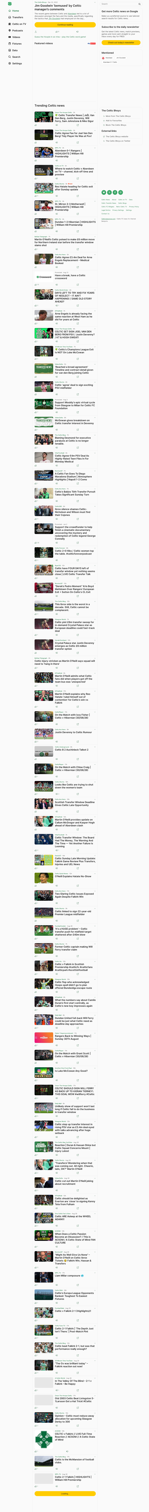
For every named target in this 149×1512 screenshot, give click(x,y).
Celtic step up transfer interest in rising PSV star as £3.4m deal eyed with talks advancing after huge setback (74, 1128)
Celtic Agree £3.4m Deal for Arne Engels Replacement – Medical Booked (73, 260)
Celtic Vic (58, 961)
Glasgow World (60, 619)
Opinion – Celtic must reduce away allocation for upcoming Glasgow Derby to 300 (74, 1418)
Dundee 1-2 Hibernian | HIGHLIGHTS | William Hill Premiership (75, 223)
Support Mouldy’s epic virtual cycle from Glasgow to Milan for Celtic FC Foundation (75, 405)
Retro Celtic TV (121, 207)
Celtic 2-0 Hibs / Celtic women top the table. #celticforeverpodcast (74, 552)
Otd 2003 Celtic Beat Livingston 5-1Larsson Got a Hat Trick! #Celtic (74, 1400)
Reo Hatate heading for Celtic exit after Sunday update (74, 188)
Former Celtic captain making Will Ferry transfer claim (74, 948)
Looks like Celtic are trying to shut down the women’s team (74, 786)
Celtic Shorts (59, 184)
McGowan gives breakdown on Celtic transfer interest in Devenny (74, 422)
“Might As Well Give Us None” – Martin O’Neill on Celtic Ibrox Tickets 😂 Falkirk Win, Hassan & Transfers (73, 1259)
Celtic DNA (59, 1290)
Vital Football (59, 453)
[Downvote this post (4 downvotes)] (57, 543)
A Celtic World (60, 1378)
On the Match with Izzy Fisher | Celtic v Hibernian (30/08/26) (72, 716)
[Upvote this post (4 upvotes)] (36, 519)
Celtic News (106, 200)
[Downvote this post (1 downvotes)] (57, 306)
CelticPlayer (59, 712)
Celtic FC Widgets (108, 207)
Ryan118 (58, 565)
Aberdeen (72, 13)
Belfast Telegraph (41, 237)
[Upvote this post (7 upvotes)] (36, 412)
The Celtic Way (60, 1492)
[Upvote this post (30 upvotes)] (36, 543)
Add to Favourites (114, 120)
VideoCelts (59, 364)
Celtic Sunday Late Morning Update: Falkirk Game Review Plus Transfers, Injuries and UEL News (75, 861)
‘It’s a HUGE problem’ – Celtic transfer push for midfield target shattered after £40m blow (73, 931)
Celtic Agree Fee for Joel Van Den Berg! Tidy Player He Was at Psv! (74, 135)
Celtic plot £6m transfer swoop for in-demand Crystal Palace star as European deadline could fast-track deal (75, 626)
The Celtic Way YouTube (63, 1142)
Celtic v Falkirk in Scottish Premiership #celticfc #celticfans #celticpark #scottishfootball (74, 967)
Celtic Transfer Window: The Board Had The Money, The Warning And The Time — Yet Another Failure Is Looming (74, 842)
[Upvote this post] (57, 32)
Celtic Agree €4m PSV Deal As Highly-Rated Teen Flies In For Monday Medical (72, 458)
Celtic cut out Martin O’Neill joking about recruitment (74, 1182)
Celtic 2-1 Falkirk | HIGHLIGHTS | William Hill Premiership (73, 1478)
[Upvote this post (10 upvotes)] (36, 285)
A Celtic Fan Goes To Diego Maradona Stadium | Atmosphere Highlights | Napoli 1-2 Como (73, 476)
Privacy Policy (134, 207)
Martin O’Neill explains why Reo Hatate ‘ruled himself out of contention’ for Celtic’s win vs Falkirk (72, 698)
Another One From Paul (63, 1068)
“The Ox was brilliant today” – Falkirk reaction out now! (71, 1365)
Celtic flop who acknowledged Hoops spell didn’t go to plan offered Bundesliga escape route (73, 985)
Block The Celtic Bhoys (116, 125)
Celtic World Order (61, 290)
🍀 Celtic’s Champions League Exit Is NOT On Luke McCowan (74, 351)
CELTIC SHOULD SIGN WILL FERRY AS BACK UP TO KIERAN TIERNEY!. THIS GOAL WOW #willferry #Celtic (75, 1091)
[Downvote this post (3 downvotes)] (57, 412)
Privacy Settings (118, 210)
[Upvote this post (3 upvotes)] (36, 560)
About (114, 200)
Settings (129, 210)
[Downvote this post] (77, 32)
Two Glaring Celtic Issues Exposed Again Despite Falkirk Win (74, 895)
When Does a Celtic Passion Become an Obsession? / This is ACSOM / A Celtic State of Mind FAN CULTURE (75, 1238)
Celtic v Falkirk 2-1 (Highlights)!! (73, 1311)
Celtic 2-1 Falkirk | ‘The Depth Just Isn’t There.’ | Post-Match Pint (74, 1330)
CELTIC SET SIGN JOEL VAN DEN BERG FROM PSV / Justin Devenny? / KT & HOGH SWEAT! (75, 334)
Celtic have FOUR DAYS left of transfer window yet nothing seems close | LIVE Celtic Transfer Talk (75, 571)
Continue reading (65, 25)
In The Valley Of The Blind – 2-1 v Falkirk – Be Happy (73, 1382)
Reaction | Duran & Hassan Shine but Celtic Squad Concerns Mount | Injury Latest (75, 1148)
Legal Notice (106, 210)
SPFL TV (58, 148)
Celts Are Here (60, 254)
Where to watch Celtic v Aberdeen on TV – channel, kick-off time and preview (74, 171)
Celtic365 (58, 506)
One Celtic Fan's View (63, 1213)
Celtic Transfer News (109, 203)
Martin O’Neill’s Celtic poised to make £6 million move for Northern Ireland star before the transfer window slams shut (65, 242)
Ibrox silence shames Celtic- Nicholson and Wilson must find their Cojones (72, 512)
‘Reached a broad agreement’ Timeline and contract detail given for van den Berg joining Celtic (74, 370)
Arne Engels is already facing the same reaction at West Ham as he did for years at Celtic (73, 316)
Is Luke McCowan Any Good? (71, 1070)
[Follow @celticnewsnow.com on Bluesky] (104, 192)
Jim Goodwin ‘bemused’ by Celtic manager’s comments (58, 7)
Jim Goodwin (54, 18)
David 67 (58, 856)
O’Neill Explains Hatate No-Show (73, 876)
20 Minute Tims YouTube (64, 347)
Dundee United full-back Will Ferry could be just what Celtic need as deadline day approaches (74, 1021)
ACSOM (57, 1231)
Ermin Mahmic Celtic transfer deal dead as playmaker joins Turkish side (74, 1497)
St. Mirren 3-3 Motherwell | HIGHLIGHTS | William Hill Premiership (70, 207)
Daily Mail (58, 1015)
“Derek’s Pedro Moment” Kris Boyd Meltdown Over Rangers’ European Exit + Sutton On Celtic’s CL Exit (74, 589)
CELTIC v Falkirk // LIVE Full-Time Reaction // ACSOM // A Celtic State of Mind (75, 1436)
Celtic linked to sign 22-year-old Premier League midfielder (73, 913)
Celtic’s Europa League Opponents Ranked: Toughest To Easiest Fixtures (74, 1296)
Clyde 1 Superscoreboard (64, 1033)
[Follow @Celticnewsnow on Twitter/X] (109, 192)
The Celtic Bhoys (41, 2)
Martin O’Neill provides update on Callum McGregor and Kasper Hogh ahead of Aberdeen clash (75, 822)
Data (130, 200)
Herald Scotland (60, 640)
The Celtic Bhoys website (117, 136)
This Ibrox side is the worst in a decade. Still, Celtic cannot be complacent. (72, 607)
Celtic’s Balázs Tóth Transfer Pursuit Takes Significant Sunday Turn (75, 493)
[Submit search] (140, 4)
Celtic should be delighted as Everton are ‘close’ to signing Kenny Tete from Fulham (75, 1201)
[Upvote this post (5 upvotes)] (36, 196)
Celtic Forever (60, 548)
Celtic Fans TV (60, 1326)
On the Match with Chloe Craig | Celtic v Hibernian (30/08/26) (73, 769)
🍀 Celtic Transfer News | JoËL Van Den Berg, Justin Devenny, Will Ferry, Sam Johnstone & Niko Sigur (74, 118)
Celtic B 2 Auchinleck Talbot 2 (71, 749)
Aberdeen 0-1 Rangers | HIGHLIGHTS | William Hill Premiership (69, 153)
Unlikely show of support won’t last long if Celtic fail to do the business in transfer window (75, 1109)
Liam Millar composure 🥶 (69, 1275)
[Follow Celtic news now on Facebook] (115, 192)
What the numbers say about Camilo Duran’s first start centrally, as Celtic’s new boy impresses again (75, 1003)
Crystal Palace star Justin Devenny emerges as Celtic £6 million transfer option (74, 646)
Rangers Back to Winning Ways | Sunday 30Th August (73, 1037)
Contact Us (105, 214)
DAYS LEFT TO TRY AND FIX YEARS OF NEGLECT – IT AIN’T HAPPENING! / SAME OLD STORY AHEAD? (74, 297)
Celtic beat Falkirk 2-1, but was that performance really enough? (75, 1347)
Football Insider (60, 926)
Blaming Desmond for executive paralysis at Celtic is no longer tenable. (73, 440)
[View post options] (95, 112)
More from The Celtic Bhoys (118, 116)
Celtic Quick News (61, 873)
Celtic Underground (62, 747)
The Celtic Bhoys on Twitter (118, 141)
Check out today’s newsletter (121, 42)
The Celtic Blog (60, 435)
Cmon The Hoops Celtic (63, 112)
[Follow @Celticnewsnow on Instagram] (121, 192)
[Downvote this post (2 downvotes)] (57, 285)
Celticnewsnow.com (108, 219)
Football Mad (59, 1308)
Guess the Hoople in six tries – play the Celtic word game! (60, 37)
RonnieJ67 (59, 471)
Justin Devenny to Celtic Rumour (73, 732)
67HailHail (58, 311)
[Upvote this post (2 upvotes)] (36, 306)
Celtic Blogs (122, 203)
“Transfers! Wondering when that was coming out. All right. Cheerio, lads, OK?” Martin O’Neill (74, 1166)
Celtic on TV (59, 166)
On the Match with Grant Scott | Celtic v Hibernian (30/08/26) (73, 1055)
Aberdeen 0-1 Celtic (110, 62)
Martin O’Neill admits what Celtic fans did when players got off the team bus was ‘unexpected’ (73, 679)
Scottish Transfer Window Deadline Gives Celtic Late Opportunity (75, 804)
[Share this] (36, 32)
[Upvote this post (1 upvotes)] (36, 178)
